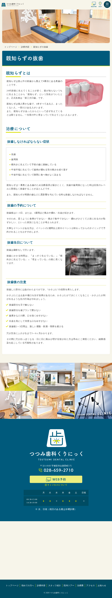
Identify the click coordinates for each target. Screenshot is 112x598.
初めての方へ (27, 585)
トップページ (12, 585)
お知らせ (102, 585)
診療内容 (41, 585)
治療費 (80, 585)
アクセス (90, 585)
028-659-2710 (59, 470)
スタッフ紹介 (54, 585)
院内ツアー (69, 585)
